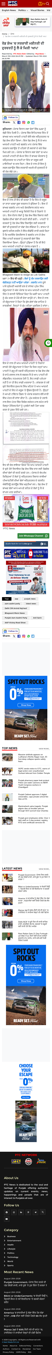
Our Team (37, 1349)
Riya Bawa (39, 54)
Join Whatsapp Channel (31, 536)
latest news (31, 603)
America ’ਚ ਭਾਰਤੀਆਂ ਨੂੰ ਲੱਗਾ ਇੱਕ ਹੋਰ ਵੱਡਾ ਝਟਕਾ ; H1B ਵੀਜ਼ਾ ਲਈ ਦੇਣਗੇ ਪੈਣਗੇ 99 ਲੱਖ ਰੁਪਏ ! (34, 900)
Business (11, 1236)
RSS (29, 1352)
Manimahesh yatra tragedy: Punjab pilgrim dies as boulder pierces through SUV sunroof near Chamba (33, 808)
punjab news (30, 599)
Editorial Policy (25, 1346)
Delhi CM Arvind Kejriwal (16, 608)
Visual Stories (37, 10)
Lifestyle (11, 1249)
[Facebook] (19, 122)
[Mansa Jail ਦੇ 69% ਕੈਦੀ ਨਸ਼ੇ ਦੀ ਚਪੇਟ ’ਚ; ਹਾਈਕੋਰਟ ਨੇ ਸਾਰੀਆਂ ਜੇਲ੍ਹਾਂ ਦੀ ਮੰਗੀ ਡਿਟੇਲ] (7, 913)
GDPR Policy (21, 1352)
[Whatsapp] (29, 122)
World (10, 1261)
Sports (10, 1265)
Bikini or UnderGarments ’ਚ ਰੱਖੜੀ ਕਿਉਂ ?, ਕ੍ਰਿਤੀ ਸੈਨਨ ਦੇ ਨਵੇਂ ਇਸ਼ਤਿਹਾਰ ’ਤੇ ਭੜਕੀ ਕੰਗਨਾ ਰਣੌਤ (34, 889)
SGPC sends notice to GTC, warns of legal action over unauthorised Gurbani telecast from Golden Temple (34, 770)
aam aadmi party (12, 603)
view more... (44, 749)
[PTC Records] (28, 1161)
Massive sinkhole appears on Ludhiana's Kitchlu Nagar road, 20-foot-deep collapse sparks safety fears (33, 757)
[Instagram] (24, 122)
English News (9, 10)
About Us (13, 1346)
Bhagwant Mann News (15, 613)
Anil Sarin (37, 618)
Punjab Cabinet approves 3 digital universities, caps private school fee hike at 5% (33, 796)
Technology (12, 1257)
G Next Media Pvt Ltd (10, 1342)
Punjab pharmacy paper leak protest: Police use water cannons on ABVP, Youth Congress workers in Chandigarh (33, 783)
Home (4, 34)
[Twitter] (14, 123)
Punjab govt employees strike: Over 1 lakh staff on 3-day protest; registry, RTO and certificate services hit (34, 820)
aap (16, 599)
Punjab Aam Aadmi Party (16, 618)
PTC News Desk (19, 54)
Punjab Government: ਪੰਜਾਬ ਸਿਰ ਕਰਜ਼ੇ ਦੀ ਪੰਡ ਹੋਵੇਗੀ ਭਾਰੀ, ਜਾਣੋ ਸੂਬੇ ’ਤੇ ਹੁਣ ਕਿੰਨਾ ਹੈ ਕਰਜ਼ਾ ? (34, 877)
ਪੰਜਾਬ (12, 34)
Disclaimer (27, 1349)
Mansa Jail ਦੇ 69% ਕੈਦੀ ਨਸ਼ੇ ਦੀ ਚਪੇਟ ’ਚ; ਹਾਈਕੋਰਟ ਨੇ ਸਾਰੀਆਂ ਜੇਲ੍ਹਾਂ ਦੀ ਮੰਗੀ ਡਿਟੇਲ (33, 911)
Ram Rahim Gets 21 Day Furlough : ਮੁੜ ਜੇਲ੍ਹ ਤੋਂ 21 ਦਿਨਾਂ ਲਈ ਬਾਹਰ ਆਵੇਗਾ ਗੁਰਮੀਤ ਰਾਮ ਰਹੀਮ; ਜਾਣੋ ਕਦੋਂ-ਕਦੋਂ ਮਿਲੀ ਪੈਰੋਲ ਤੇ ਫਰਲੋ (33, 937)
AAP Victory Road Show (15, 622)
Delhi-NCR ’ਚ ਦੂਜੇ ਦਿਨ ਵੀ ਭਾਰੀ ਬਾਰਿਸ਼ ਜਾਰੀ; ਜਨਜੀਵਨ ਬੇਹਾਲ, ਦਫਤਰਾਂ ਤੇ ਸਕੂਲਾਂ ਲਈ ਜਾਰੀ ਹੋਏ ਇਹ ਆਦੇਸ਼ (32, 924)
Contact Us (15, 1349)
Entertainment (14, 1240)
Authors (6, 1349)
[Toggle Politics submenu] (27, 10)
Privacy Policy (8, 1352)
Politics (22, 10)
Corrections (38, 1346)
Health (10, 1245)
